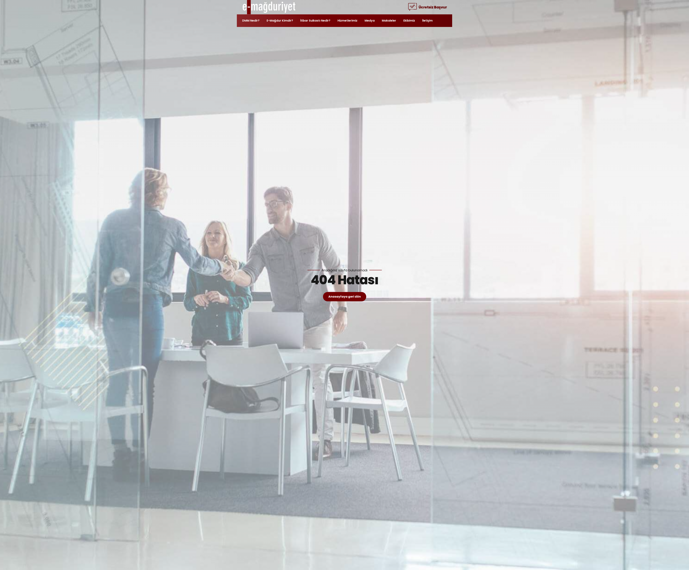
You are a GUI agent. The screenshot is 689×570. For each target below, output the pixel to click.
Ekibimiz (409, 20)
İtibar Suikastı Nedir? (315, 20)
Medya (370, 20)
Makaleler (389, 20)
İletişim (427, 20)
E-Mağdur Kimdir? (280, 20)
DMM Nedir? (250, 20)
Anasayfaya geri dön (344, 297)
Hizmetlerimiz (347, 20)
